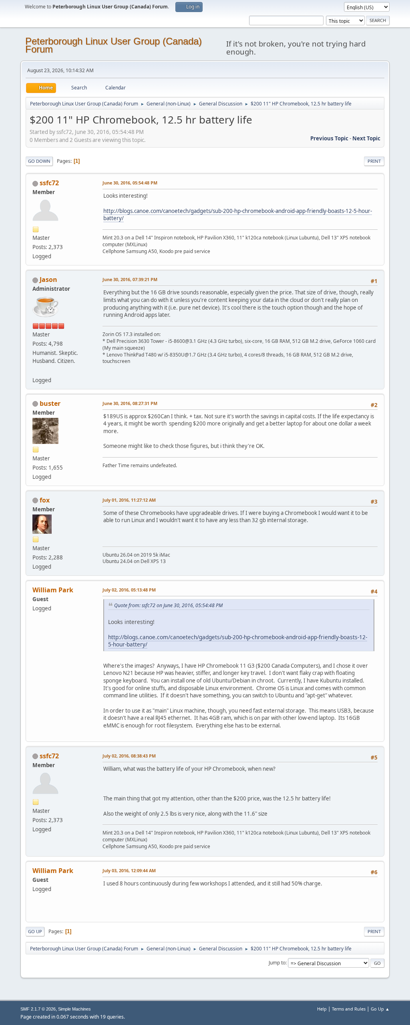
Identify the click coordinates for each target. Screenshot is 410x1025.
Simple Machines (74, 1009)
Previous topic (329, 138)
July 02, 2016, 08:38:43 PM (129, 756)
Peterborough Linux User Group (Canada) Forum (113, 45)
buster (50, 403)
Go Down (39, 161)
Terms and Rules (349, 1009)
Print (374, 161)
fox (45, 500)
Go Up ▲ (380, 1009)
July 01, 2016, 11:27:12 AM (129, 500)
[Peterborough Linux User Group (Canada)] (35, 370)
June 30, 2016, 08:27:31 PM (129, 403)
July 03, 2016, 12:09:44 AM (129, 870)
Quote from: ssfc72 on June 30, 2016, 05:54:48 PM (168, 605)
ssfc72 (49, 182)
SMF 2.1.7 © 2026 (38, 1009)
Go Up (35, 931)
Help (322, 1009)
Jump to (277, 962)
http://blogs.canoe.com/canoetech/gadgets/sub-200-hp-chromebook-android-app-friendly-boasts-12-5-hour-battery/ (237, 214)
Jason (48, 279)
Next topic (366, 138)
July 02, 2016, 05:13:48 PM (129, 590)
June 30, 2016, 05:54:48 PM (129, 183)
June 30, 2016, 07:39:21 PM (129, 279)
